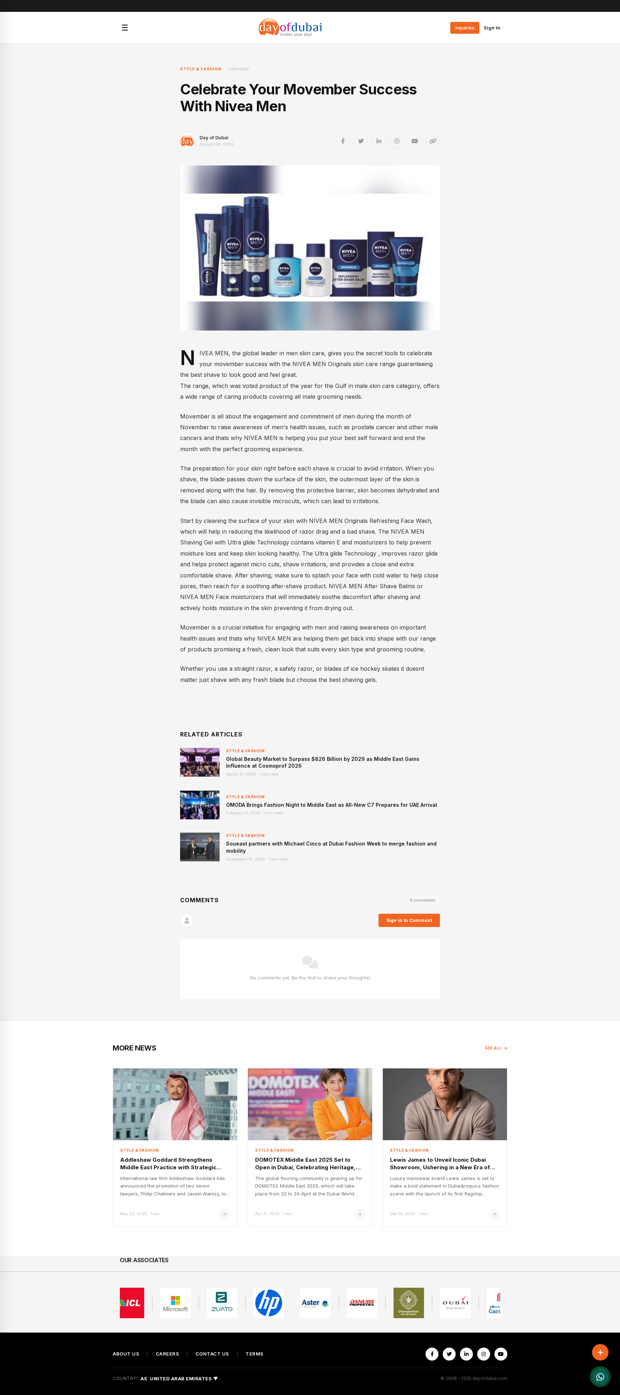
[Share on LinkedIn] (379, 141)
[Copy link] (433, 141)
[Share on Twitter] (361, 141)
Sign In (492, 28)
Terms (254, 1354)
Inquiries (464, 28)
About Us (126, 1354)
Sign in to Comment (409, 920)
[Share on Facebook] (343, 141)
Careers (167, 1354)
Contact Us (212, 1354)
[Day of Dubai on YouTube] (415, 141)
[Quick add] (600, 1352)
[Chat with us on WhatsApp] (600, 1376)
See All (493, 1048)
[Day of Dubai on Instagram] (397, 141)
